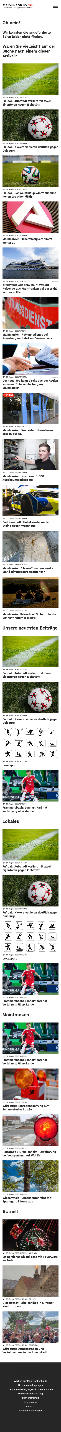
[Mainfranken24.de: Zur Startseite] (18, 6)
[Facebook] (21, 1370)
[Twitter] (30, 1370)
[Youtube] (39, 1370)
